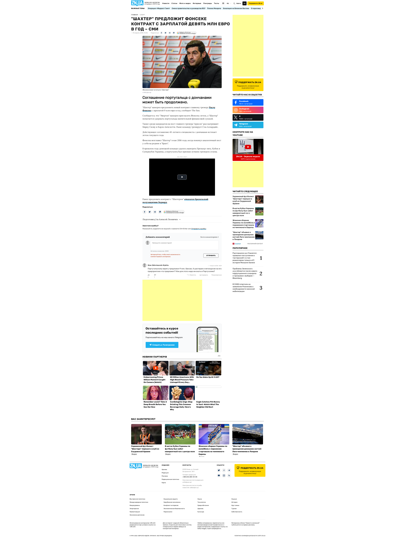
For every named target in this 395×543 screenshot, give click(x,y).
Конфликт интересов (171, 505)
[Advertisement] (172, 300)
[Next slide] (262, 8)
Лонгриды (207, 3)
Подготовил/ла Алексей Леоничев (160, 219)
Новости (165, 3)
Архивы (164, 469)
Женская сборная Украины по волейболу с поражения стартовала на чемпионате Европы (244, 224)
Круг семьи (235, 505)
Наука (200, 499)
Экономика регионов (137, 515)
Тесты (216, 3)
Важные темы (138, 8)
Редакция (165, 473)
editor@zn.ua (194, 487)
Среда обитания (203, 505)
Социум (234, 499)
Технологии (202, 502)
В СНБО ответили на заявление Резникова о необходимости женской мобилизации (244, 287)
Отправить (211, 255)
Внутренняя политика (137, 499)
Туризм (234, 508)
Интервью (197, 3)
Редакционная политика (170, 479)
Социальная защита (171, 499)
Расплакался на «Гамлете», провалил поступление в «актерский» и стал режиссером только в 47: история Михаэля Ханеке (245, 258)
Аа (244, 3)
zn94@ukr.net (187, 482)
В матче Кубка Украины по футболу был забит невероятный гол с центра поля (243, 212)
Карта (164, 483)
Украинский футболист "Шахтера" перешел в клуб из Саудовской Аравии (243, 200)
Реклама (165, 476)
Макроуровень (135, 505)
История (234, 502)
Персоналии (168, 512)
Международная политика (139, 502)
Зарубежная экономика (172, 502)
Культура (201, 512)
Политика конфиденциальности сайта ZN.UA (250, 535)
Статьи (174, 3)
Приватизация (135, 512)
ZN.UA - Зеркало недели (248, 156)
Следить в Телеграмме (163, 345)
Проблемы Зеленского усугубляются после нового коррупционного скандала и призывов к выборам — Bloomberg (245, 273)
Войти (238, 3)
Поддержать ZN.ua (255, 3)
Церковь (200, 508)
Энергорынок (134, 508)
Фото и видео (185, 3)
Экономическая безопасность (174, 508)
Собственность (236, 512)
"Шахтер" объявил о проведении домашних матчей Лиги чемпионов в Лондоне (244, 235)
